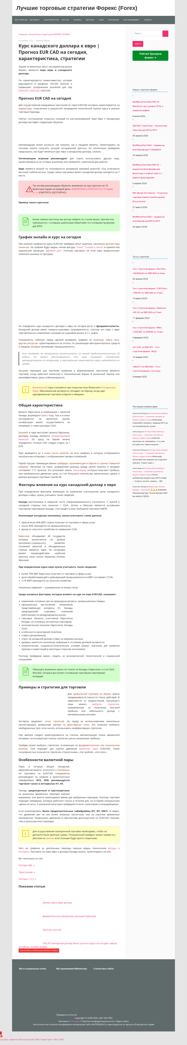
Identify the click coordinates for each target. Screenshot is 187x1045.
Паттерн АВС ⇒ (27, 865)
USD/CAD (34, 90)
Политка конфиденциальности (98, 1021)
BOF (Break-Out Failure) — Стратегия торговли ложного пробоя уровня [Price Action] (150, 197)
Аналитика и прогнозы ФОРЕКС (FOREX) (49, 34)
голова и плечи (94, 247)
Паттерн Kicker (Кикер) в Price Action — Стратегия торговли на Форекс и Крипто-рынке (150, 416)
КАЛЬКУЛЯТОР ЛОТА (51, 20)
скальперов (79, 470)
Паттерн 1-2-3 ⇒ (27, 879)
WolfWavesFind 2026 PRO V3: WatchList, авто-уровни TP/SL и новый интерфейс (148, 106)
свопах (50, 838)
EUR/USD (23, 90)
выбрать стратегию (105, 704)
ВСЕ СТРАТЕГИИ (21, 20)
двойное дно (53, 250)
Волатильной (40, 387)
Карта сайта (122, 1021)
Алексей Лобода (43, 40)
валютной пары (88, 748)
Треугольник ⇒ (27, 872)
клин (80, 247)
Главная (23, 34)
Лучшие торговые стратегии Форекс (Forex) (76, 8)
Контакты (63, 1021)
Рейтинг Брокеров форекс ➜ (150, 55)
